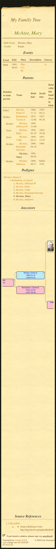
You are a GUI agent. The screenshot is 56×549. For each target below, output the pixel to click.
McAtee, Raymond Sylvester (21, 146)
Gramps (18, 540)
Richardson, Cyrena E (22, 118)
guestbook (47, 536)
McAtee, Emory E (20, 111)
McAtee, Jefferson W (22, 125)
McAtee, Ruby (23, 186)
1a (45, 64)
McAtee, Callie (23, 189)
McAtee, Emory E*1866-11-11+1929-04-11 (30, 275)
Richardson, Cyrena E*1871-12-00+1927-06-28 (30, 290)
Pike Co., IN (23, 67)
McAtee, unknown (21, 162)
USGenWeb (14, 523)
